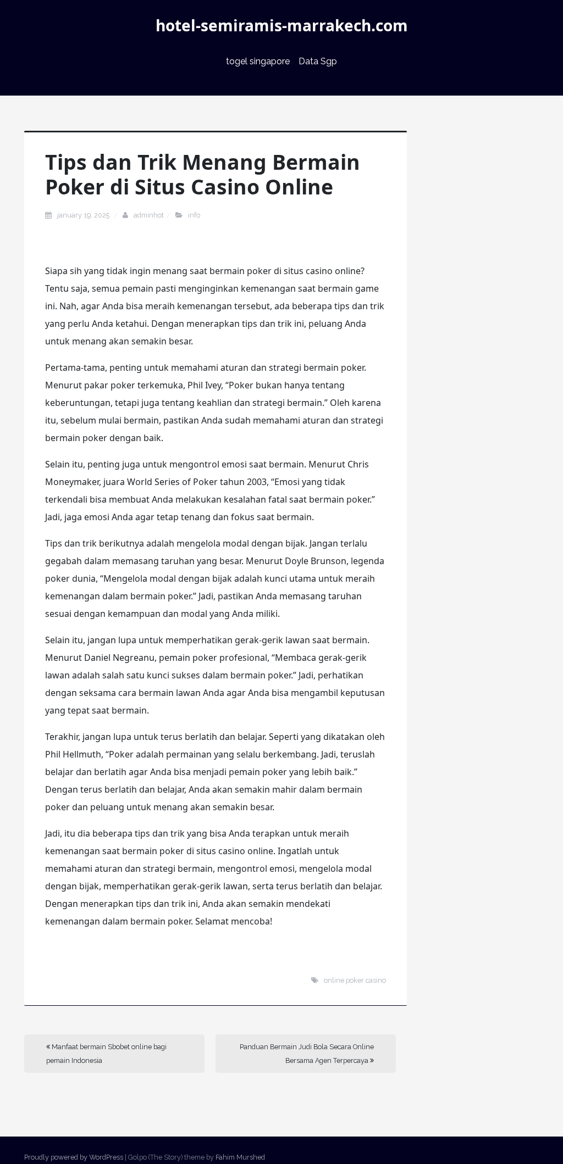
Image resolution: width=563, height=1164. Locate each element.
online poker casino (355, 980)
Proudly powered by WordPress (73, 1157)
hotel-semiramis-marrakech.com (282, 25)
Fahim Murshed (240, 1157)
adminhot (149, 215)
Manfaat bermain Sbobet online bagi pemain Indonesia (106, 1054)
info (194, 215)
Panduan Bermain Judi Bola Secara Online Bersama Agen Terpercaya (307, 1054)
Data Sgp (318, 61)
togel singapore (258, 61)
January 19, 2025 (84, 215)
